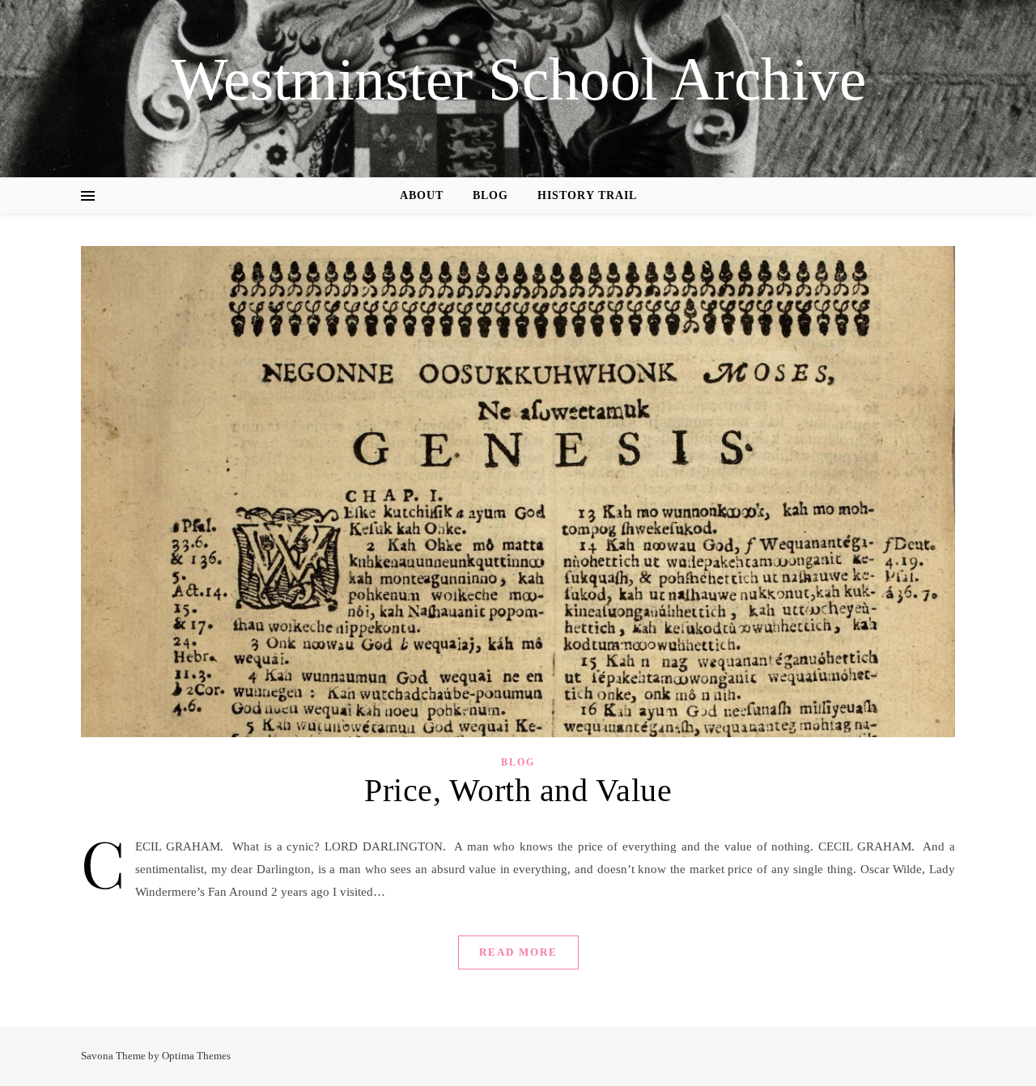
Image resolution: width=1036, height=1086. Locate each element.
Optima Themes (196, 1056)
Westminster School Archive (518, 79)
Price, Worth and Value (518, 790)
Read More (518, 952)
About (422, 195)
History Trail (587, 195)
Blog (490, 195)
